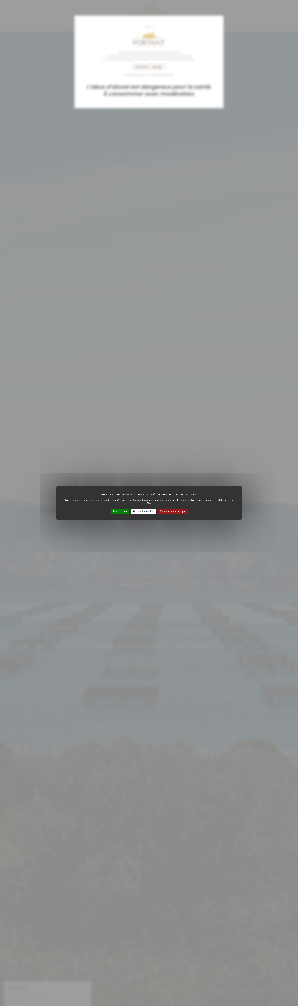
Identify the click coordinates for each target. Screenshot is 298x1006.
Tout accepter (120, 511)
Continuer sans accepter (173, 511)
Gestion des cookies (143, 511)
